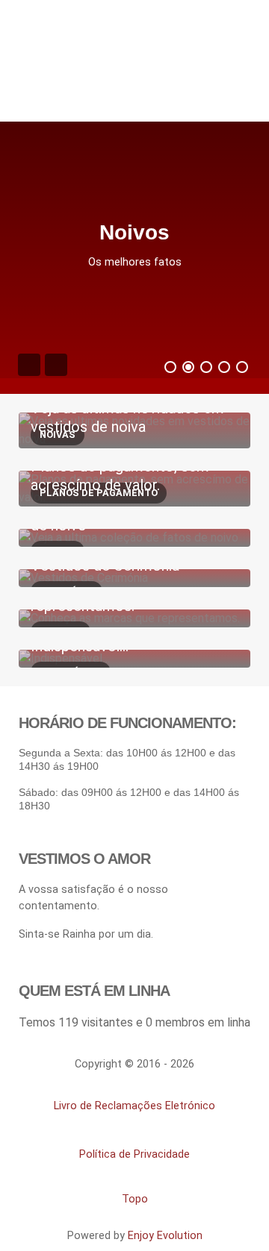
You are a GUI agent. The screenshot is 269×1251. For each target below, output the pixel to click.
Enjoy (165, 1235)
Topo (135, 1199)
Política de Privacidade (134, 1154)
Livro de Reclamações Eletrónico (134, 1106)
